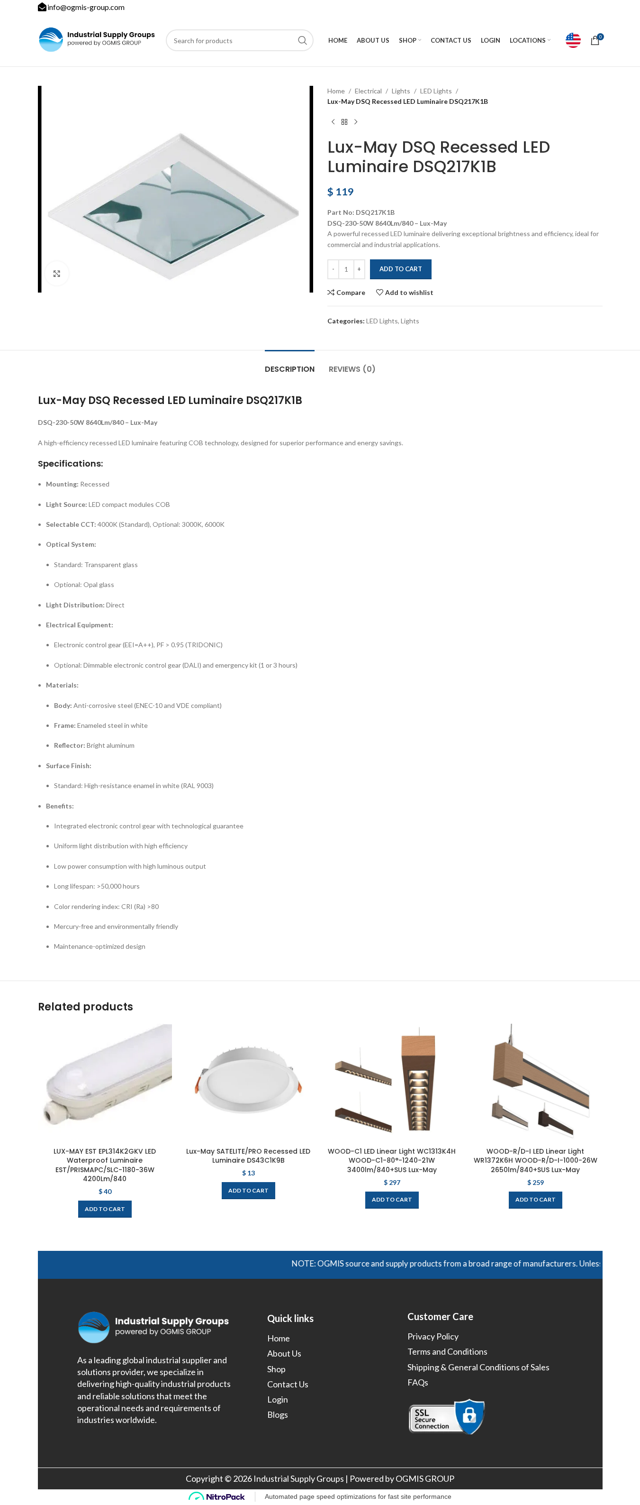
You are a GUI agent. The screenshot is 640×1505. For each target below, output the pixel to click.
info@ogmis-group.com (86, 6)
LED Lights (436, 91)
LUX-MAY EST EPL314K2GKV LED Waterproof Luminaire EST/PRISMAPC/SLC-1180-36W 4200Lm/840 (105, 1165)
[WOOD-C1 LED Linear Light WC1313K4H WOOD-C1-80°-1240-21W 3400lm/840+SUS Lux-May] (392, 1083)
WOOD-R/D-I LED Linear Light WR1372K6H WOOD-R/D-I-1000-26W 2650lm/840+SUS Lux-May (535, 1161)
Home (336, 91)
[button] (105, 1209)
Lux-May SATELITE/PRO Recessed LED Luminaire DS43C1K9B (248, 1156)
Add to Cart (400, 269)
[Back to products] (344, 122)
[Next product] (355, 122)
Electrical (368, 91)
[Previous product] (333, 122)
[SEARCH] (303, 40)
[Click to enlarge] (57, 273)
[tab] (290, 364)
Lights (401, 91)
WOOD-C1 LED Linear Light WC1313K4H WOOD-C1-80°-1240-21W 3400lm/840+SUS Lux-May (392, 1161)
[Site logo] (97, 40)
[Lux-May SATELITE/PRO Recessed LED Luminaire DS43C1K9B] (248, 1083)
